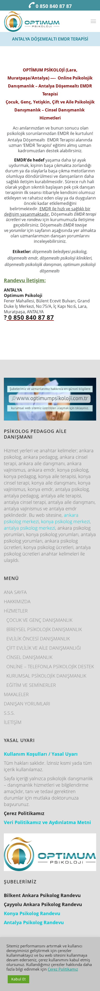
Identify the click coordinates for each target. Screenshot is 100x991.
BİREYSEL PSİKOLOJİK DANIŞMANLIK (44, 629)
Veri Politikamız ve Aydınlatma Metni (47, 822)
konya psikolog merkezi (65, 521)
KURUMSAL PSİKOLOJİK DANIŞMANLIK (46, 676)
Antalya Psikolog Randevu (34, 922)
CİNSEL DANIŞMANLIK (29, 657)
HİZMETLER (16, 611)
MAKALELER (16, 694)
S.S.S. (9, 713)
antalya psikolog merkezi (29, 528)
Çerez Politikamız (63, 969)
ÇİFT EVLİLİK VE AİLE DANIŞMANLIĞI (43, 648)
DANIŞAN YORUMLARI (27, 703)
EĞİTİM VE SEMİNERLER (31, 685)
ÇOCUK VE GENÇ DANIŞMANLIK (39, 620)
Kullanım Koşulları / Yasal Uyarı (41, 754)
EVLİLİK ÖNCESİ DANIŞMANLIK (38, 638)
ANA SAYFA (15, 592)
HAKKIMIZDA (17, 601)
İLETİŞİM (13, 722)
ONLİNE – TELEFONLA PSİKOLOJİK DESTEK (50, 666)
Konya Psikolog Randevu (32, 913)
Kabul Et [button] (18, 979)
